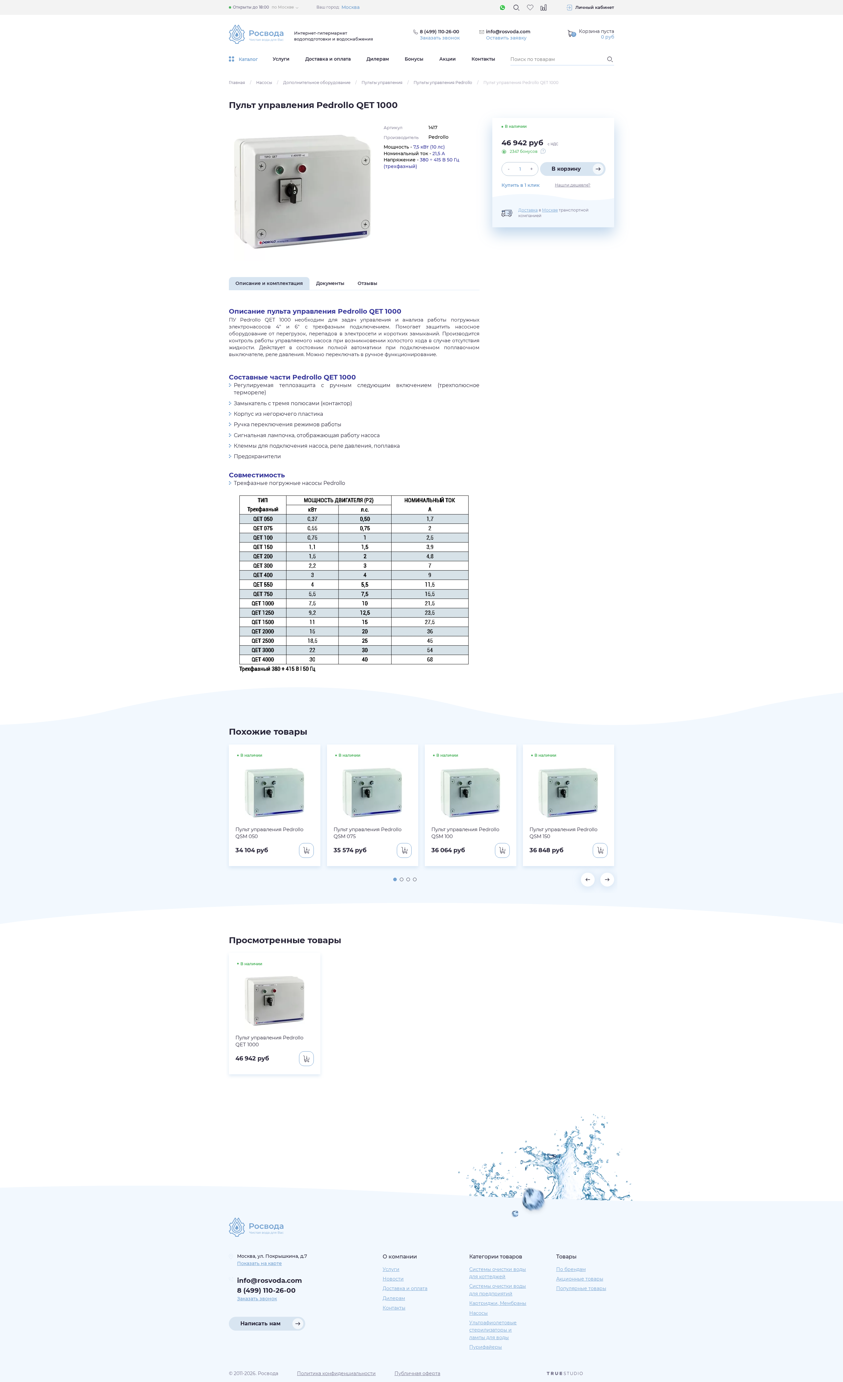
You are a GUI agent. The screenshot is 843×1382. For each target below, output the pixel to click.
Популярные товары (581, 1288)
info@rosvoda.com (508, 32)
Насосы (264, 82)
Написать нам (260, 1323)
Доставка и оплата (328, 59)
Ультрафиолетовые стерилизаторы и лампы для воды (493, 1330)
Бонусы (414, 59)
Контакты (483, 59)
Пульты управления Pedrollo (443, 82)
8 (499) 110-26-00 (266, 1290)
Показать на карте (259, 1263)
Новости (393, 1279)
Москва (350, 7)
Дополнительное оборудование (316, 82)
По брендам (571, 1269)
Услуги (281, 59)
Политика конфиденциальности (336, 1373)
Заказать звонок (440, 38)
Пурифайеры (485, 1347)
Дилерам (378, 59)
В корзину (566, 169)
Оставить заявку (506, 38)
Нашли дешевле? (572, 185)
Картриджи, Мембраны (497, 1303)
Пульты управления (382, 82)
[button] (395, 879)
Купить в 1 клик (521, 185)
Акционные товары (579, 1279)
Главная (237, 82)
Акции (447, 59)
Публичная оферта (417, 1373)
